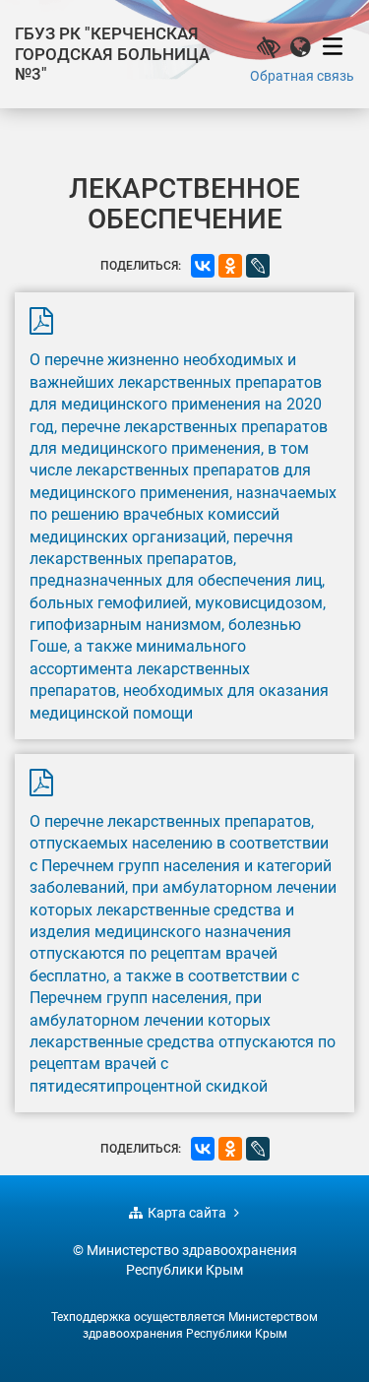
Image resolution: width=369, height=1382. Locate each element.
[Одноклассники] (230, 266)
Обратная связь (302, 76)
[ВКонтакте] (203, 266)
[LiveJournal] (258, 266)
